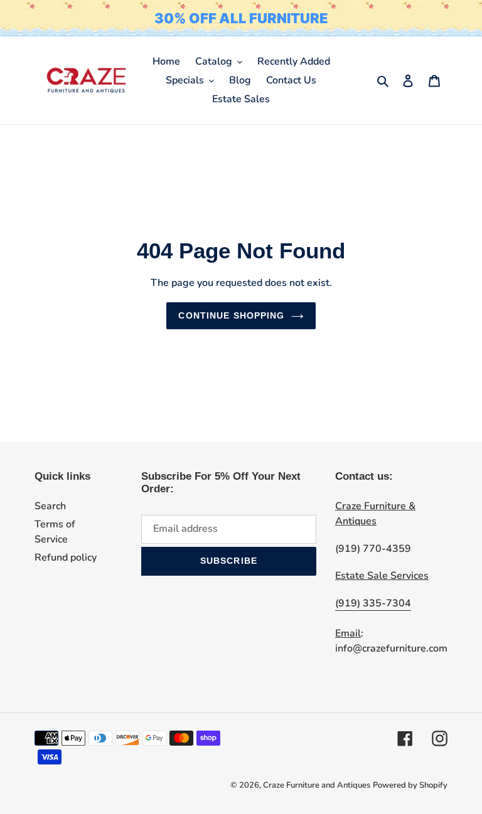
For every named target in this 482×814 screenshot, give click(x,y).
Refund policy (66, 557)
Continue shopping (231, 315)
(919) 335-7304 (373, 603)
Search (50, 506)
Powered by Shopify (410, 785)
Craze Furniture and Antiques (316, 785)
